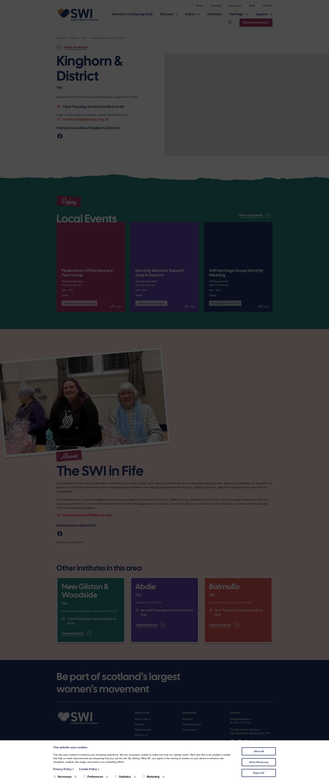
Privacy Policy (63, 769)
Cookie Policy (89, 769)
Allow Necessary (259, 762)
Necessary (65, 776)
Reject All (258, 772)
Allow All (259, 751)
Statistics (125, 776)
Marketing (153, 776)
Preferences (95, 776)
